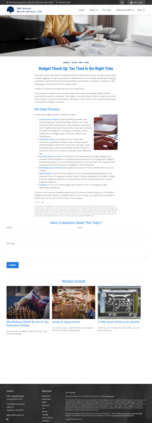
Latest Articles (47, 417)
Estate (44, 402)
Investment (46, 399)
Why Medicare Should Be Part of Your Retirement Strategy (28, 323)
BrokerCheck (110, 396)
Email (79, 227)
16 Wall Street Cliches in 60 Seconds (118, 322)
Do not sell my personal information (122, 415)
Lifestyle (45, 414)
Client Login (137, 2)
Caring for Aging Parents (66, 322)
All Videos (45, 421)
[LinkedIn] (122, 2)
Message (11, 243)
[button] (81, 9)
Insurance (45, 405)
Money (44, 411)
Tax (43, 408)
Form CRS (72, 392)
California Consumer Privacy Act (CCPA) (129, 413)
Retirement (46, 396)
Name (9, 227)
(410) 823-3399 (64, 2)
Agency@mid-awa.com (15, 415)
